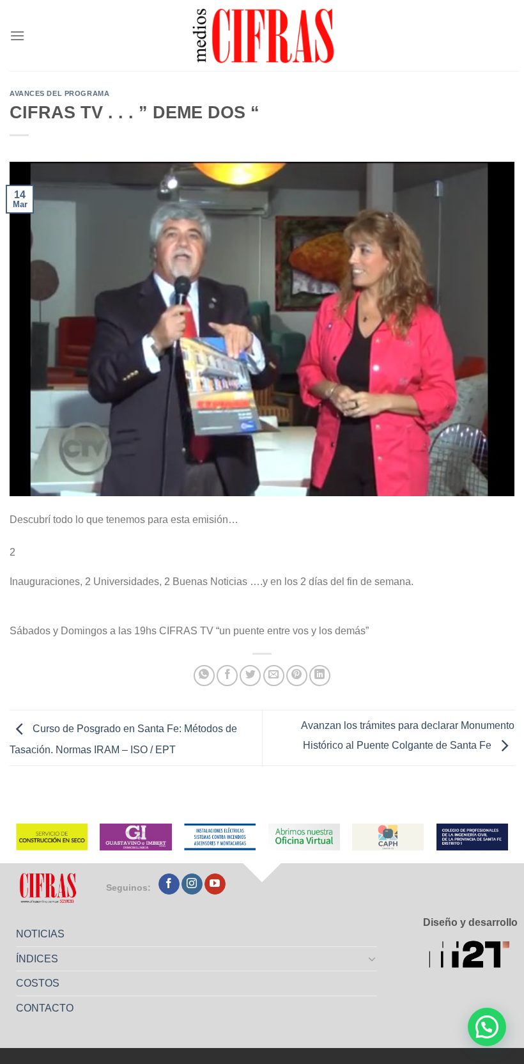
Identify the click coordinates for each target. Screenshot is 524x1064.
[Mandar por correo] (273, 675)
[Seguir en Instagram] (192, 884)
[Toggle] (372, 958)
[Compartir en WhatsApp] (204, 675)
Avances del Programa (59, 93)
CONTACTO (44, 1008)
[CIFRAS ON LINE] (264, 35)
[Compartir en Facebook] (227, 675)
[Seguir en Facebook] (169, 884)
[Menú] (17, 35)
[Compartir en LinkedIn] (319, 675)
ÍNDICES (37, 958)
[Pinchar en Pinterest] (296, 675)
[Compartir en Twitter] (250, 675)
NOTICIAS (40, 933)
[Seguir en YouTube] (215, 884)
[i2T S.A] (473, 955)
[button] (487, 1027)
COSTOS (37, 983)
